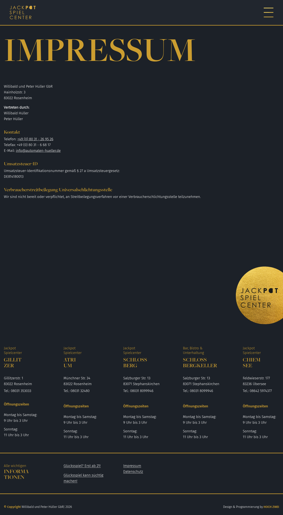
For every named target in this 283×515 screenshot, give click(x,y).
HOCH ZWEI (251, 507)
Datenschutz (133, 471)
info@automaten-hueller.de (38, 150)
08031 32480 (80, 391)
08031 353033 (21, 391)
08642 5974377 (261, 391)
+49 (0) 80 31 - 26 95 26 (35, 139)
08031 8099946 (141, 391)
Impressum (132, 466)
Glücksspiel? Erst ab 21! (82, 466)
